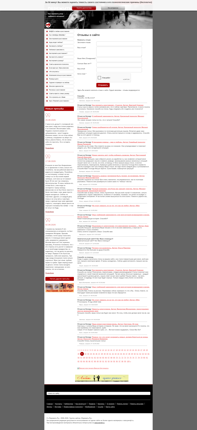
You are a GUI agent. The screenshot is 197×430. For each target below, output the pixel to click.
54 (146, 354)
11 (97, 350)
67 (109, 357)
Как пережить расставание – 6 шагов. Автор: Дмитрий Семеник (117, 105)
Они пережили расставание (58, 39)
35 (94, 354)
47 (126, 354)
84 (84, 361)
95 (114, 361)
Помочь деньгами (136, 404)
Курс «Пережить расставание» (59, 101)
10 (95, 350)
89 (98, 361)
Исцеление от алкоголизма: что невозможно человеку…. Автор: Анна (120, 226)
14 (106, 350)
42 (113, 354)
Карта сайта (110, 407)
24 (133, 350)
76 (133, 357)
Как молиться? (80, 404)
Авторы (49, 407)
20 (122, 350)
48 (129, 354)
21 (125, 350)
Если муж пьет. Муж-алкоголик (59, 68)
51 (137, 354)
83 (81, 361)
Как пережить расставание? (58, 53)
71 (120, 357)
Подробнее (49, 148)
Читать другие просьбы (60, 279)
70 (117, 357)
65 (103, 357)
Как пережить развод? (56, 60)
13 (103, 350)
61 (92, 357)
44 (118, 354)
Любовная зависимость (56, 49)
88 (95, 361)
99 (125, 361)
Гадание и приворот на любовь (59, 82)
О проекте (110, 404)
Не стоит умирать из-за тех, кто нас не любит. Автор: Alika (116, 206)
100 (128, 361)
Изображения (90, 407)
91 (103, 361)
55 (148, 354)
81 (147, 357)
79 (141, 357)
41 (110, 354)
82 (78, 361)
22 (128, 350)
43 (116, 354)
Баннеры (101, 404)
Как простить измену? (56, 57)
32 (85, 354)
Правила (92, 404)
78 (139, 357)
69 (114, 357)
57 (81, 357)
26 (139, 350)
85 (87, 361)
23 (130, 350)
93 (109, 361)
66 (106, 357)
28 (144, 350)
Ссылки (100, 407)
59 (87, 357)
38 (102, 354)
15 (108, 350)
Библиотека (68, 404)
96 (117, 361)
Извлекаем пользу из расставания (60, 75)
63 (98, 357)
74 (128, 357)
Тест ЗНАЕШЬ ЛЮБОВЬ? (57, 35)
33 (88, 354)
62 (95, 357)
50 (135, 354)
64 (100, 357)
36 (96, 354)
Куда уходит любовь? (56, 42)
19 (119, 350)
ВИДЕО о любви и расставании (59, 31)
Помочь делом (122, 404)
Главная (50, 404)
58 (84, 357)
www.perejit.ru (99, 423)
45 (121, 354)
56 (78, 357)
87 (92, 361)
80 (144, 357)
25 (136, 350)
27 (141, 350)
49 (132, 354)
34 (91, 354)
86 (89, 361)
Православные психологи (73, 407)
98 (122, 361)
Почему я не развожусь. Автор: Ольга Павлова (111, 248)
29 (147, 350)
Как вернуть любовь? (56, 46)
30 (78, 354)
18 (117, 350)
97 (120, 361)
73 (125, 357)
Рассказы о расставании (57, 90)
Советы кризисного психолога (59, 64)
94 (111, 361)
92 (106, 361)
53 (143, 354)
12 (100, 350)
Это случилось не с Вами (57, 97)
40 (107, 354)
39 (105, 354)
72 (122, 357)
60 (89, 357)
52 (140, 354)
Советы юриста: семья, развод (59, 93)
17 (114, 350)
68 (111, 357)
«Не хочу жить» (54, 71)
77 (136, 357)
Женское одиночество (56, 86)
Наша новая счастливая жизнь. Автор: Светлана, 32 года (115, 324)
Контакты (58, 404)
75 (130, 357)
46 (124, 354)
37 (99, 354)
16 (111, 350)
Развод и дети (53, 79)
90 (100, 361)
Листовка (57, 407)
